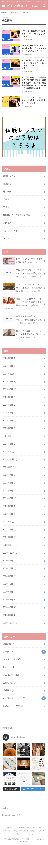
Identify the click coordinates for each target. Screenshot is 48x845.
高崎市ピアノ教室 (13, 706)
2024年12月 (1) (10, 436)
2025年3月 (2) (9, 420)
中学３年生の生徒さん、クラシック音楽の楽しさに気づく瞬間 (29, 319)
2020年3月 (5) (9, 599)
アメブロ (7, 207)
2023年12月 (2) (10, 451)
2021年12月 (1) (10, 521)
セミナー (8, 667)
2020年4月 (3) (9, 592)
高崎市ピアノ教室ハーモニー (26, 839)
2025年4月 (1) (9, 412)
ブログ (6, 199)
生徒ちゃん (10, 682)
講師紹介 (7, 184)
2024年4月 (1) (9, 444)
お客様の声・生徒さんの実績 (17, 215)
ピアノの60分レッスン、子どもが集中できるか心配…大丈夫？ (29, 334)
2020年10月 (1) (10, 553)
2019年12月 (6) (10, 623)
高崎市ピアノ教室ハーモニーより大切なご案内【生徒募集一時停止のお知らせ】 (23, 304)
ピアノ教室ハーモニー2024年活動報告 (29, 261)
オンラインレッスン (14, 698)
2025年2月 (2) (9, 428)
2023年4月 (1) (9, 483)
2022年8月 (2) (9, 506)
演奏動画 (8, 643)
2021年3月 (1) (9, 529)
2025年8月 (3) (9, 389)
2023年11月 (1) (10, 459)
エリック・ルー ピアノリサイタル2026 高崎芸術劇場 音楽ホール (29, 287)
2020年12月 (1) (10, 545)
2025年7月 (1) (9, 397)
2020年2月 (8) (9, 607)
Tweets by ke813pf (11, 815)
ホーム (6, 238)
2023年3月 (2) (9, 490)
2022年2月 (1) (9, 514)
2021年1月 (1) (9, 537)
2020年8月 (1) (9, 568)
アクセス (7, 222)
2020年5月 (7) (9, 584)
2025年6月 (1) (9, 405)
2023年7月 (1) (9, 475)
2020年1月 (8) (9, 615)
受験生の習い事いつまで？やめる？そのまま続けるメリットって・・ (29, 273)
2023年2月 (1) (9, 498)
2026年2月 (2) (9, 358)
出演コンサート (10, 230)
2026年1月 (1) (9, 366)
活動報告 (8, 690)
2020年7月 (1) (9, 576)
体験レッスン (9, 176)
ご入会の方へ (11, 675)
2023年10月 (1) (10, 467)
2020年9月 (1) (9, 560)
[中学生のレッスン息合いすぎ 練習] (23, 749)
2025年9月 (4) (9, 381)
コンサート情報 (12, 659)
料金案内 (7, 191)
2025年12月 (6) (10, 374)
